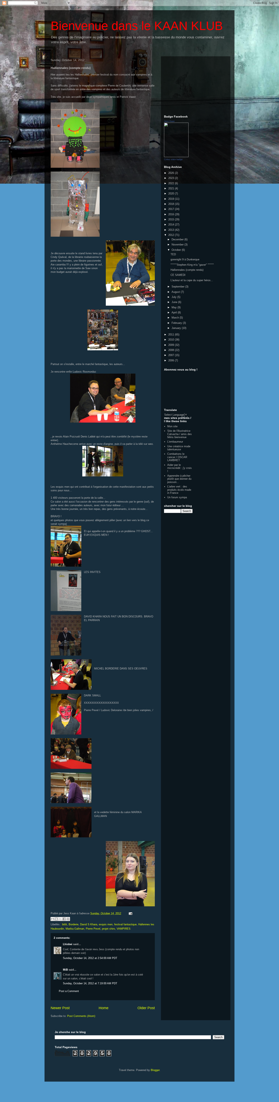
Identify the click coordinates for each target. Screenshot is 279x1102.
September (178, 286)
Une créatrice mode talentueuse (178, 448)
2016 (171, 214)
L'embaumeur (175, 441)
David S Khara (88, 924)
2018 (171, 203)
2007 (171, 355)
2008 (171, 350)
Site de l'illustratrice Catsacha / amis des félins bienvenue (179, 434)
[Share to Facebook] (64, 919)
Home (103, 1008)
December (178, 239)
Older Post (146, 1008)
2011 (171, 334)
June (175, 302)
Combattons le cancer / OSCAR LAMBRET (177, 457)
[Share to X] (60, 919)
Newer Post (60, 1008)
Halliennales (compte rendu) (187, 269)
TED (173, 254)
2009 (171, 344)
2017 (171, 209)
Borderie (73, 924)
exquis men (106, 924)
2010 (171, 339)
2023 (171, 178)
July (174, 297)
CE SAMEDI (178, 274)
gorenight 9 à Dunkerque (185, 259)
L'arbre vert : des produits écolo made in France (179, 489)
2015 (171, 219)
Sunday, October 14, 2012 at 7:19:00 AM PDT (90, 983)
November (178, 244)
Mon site (172, 426)
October (177, 249)
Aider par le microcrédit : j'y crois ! (179, 468)
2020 (171, 193)
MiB (65, 969)
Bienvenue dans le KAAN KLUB (137, 26)
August (176, 291)
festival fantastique (125, 924)
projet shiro (108, 928)
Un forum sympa (177, 497)
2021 (171, 188)
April (175, 312)
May (174, 307)
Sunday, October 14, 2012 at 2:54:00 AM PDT (90, 958)
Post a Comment (69, 991)
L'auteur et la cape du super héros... (192, 280)
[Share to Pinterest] (68, 919)
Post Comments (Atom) (81, 1016)
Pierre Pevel (93, 928)
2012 (171, 234)
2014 (171, 224)
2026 (171, 172)
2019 (171, 198)
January (177, 328)
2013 (171, 229)
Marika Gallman (75, 928)
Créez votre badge (173, 159)
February (177, 322)
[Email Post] (129, 913)
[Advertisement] (195, 84)
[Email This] (52, 919)
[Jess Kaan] (176, 156)
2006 (171, 360)
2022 (171, 183)
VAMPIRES (124, 928)
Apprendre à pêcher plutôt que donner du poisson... (179, 479)
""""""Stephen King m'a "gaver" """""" (192, 264)
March (176, 317)
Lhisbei (67, 944)
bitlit (64, 924)
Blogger (155, 1070)
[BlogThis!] (56, 919)
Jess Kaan (169, 121)
